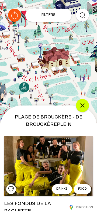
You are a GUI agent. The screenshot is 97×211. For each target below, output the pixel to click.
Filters (48, 15)
